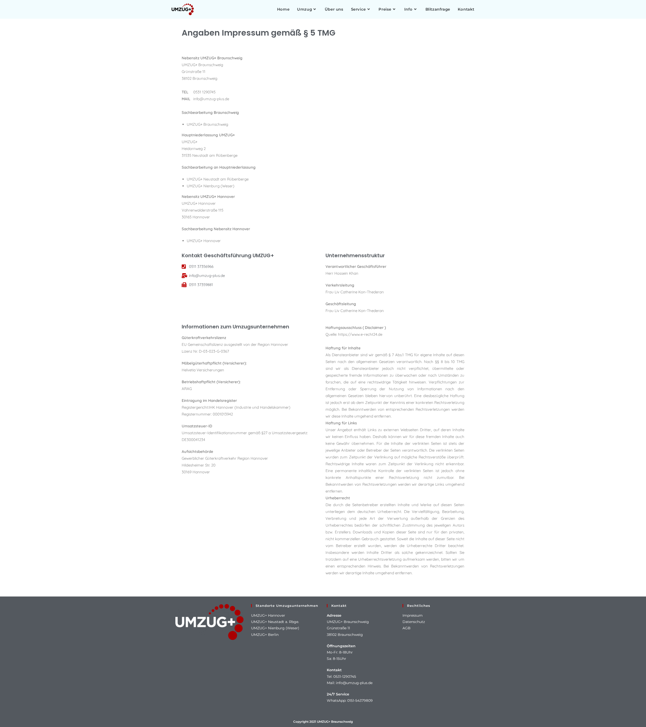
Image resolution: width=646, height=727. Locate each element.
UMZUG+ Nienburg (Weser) (275, 628)
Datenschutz (413, 621)
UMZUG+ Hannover (268, 615)
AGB (406, 628)
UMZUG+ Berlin (265, 634)
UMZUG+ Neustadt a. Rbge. (275, 621)
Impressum (412, 615)
